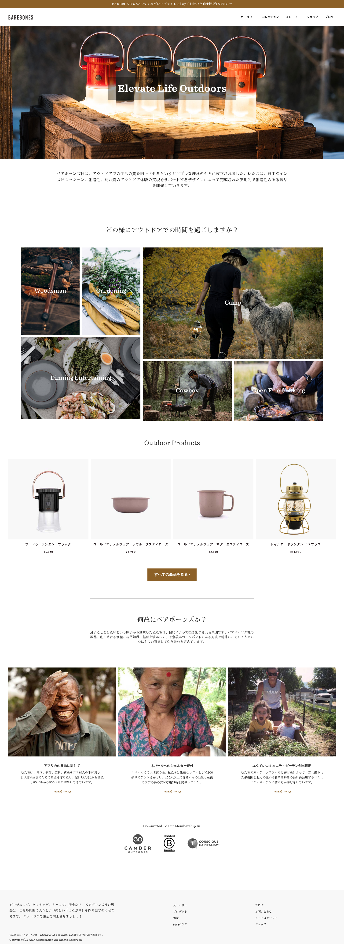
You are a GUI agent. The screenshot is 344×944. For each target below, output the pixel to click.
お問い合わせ (263, 911)
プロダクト (180, 911)
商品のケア (180, 924)
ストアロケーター (266, 918)
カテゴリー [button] (248, 17)
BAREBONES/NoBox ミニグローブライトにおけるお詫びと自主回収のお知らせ (172, 4)
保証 (176, 918)
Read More (62, 792)
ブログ (329, 17)
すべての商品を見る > (172, 574)
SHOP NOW (172, 118)
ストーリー (293, 17)
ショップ (312, 17)
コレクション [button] (270, 17)
